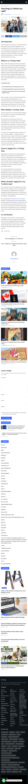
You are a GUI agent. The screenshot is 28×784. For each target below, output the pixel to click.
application (12, 732)
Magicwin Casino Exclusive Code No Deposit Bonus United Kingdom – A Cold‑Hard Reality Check (14, 433)
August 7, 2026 (4, 643)
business (23, 732)
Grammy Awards (19, 743)
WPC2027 (3, 556)
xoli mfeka (4, 558)
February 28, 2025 (11, 325)
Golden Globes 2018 (10, 743)
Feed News (11, 780)
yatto (2, 561)
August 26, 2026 (5, 594)
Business (3, 457)
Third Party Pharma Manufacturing (9, 767)
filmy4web (3, 481)
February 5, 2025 (11, 363)
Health (3, 489)
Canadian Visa (5, 739)
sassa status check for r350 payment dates (12, 517)
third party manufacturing (13, 764)
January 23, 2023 (16, 14)
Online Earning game (6, 504)
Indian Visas (21, 746)
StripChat (3, 532)
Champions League (13, 739)
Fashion (3, 478)
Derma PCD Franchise (6, 741)
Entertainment (5, 473)
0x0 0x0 (3, 445)
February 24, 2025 (11, 345)
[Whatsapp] (4, 780)
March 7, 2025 (10, 305)
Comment (4, 377)
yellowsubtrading (6, 563)
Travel (10, 6)
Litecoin (3, 748)
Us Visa (8, 771)
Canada (18, 734)
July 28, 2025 (10, 287)
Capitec (3, 460)
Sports (3, 530)
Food (2, 486)
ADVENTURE (4, 447)
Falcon (3, 476)
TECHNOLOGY (4, 535)
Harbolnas (4, 746)
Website (3, 406)
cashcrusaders (5, 463)
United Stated (23, 769)
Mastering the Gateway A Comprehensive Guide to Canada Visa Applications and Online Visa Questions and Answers (16, 427)
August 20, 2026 (5, 635)
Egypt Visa (15, 741)
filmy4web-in (4, 483)
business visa (4, 734)
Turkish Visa (7, 231)
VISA (20, 771)
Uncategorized (5, 550)
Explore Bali (21, 741)
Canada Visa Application (13, 736)
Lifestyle (6, 6)
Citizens (21, 739)
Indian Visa (14, 746)
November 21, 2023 (11, 430)
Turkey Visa (8, 769)
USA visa (3, 771)
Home (2, 6)
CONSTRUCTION (5, 465)
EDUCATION (4, 470)
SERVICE (3, 520)
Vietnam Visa (14, 771)
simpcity (3, 522)
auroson (3, 455)
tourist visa (20, 767)
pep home (3, 507)
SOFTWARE (3, 527)
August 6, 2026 (4, 669)
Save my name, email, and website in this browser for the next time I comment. (14, 413)
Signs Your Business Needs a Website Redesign (13, 617)
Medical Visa (17, 748)
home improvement (6, 491)
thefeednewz (8, 14)
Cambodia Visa (12, 734)
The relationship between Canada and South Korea (13, 89)
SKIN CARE (3, 525)
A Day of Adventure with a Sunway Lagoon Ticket (13, 86)
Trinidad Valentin (6, 548)
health (9, 746)
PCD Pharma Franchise (6, 753)
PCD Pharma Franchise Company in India (10, 757)
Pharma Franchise (5, 760)
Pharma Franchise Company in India (9, 762)
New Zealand (4, 750)
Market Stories (10, 748)
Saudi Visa (4, 764)
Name (3, 394)
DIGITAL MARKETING (6, 468)
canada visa (4, 736)
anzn (2, 450)
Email (3, 400)
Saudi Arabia (21, 762)
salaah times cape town (7, 514)
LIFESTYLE (3, 496)
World (2, 553)
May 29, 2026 (5, 436)
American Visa (5, 732)
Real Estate (4, 512)
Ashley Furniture (5, 452)
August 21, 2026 (5, 627)
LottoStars (4, 499)
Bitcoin (17, 732)
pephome (3, 509)
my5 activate (4, 501)
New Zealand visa (12, 750)
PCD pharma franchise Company (8, 755)
